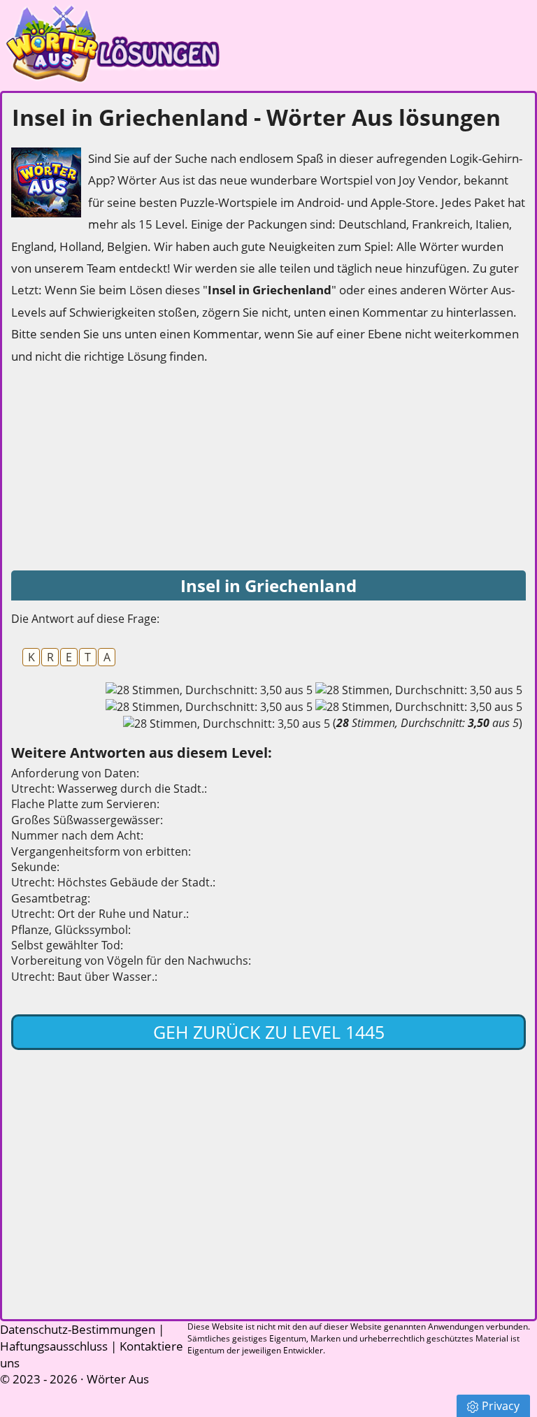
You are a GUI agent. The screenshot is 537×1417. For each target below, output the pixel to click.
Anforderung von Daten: (75, 773)
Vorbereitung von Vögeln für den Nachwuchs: (131, 960)
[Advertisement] (116, 468)
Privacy (501, 1406)
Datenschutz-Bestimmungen (77, 1329)
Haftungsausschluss (54, 1346)
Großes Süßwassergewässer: (87, 820)
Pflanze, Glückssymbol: (71, 929)
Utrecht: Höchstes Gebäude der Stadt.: (113, 882)
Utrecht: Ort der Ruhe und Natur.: (100, 913)
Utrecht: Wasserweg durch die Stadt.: (109, 788)
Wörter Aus (118, 1379)
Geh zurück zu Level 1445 (269, 1032)
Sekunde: (35, 867)
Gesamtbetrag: (50, 898)
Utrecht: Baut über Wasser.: (84, 976)
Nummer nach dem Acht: (77, 835)
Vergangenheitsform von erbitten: (101, 851)
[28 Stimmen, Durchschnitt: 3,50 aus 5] (209, 690)
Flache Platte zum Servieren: (85, 804)
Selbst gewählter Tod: (67, 945)
